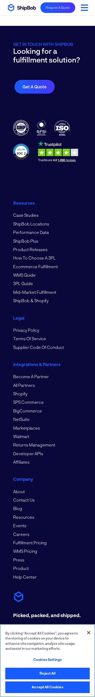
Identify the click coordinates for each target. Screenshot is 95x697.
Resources (23, 517)
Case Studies (26, 215)
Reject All (47, 673)
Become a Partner (31, 376)
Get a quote (34, 86)
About (19, 491)
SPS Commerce (28, 402)
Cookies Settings (47, 659)
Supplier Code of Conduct (38, 347)
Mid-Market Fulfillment (34, 292)
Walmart (21, 436)
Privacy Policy (26, 330)
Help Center (25, 576)
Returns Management (34, 444)
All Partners (24, 385)
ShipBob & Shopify (31, 300)
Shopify (20, 393)
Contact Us (24, 499)
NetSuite (21, 419)
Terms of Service (29, 338)
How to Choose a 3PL (34, 257)
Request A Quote (58, 7)
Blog (17, 508)
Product (21, 568)
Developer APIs (28, 453)
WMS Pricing (25, 551)
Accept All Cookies (47, 687)
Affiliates (21, 461)
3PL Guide (23, 283)
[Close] (88, 632)
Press (18, 559)
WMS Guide (24, 274)
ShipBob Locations (31, 223)
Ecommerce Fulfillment (35, 266)
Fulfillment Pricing (30, 542)
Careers (21, 534)
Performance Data (31, 232)
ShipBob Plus (25, 240)
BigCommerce (27, 410)
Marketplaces (26, 427)
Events (19, 525)
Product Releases (30, 249)
